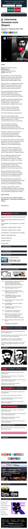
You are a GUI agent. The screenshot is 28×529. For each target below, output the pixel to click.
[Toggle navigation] (3, 14)
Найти (19, 5)
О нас (11, 1)
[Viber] (12, 32)
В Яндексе (13, 520)
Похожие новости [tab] (7, 213)
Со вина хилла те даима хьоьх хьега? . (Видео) (11, 230)
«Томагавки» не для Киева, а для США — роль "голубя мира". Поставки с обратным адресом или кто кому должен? (13, 343)
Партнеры (21, 1)
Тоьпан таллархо (4, 243)
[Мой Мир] (4, 32)
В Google (7, 520)
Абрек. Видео (4, 507)
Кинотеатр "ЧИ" (4, 509)
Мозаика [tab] (4, 368)
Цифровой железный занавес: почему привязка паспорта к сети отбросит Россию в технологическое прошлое (14, 291)
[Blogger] (2, 32)
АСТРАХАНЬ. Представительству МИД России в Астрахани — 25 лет (13, 287)
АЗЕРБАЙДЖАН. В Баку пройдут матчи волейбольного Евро (13, 307)
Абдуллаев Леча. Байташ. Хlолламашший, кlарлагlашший (13, 217)
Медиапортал (4, 28)
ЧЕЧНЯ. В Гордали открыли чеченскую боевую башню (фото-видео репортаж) (13, 332)
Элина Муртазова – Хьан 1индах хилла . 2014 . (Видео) (13, 232)
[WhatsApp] (14, 32)
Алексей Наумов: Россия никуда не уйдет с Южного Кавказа (14, 300)
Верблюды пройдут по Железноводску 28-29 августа (14, 320)
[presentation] (25, 355)
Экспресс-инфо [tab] (18, 328)
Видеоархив (12, 28)
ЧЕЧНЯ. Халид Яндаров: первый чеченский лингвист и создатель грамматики (13, 421)
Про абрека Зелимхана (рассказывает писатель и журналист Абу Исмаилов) (12, 398)
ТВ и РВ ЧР (3, 513)
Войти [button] (19, 3)
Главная (7, 1)
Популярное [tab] (16, 213)
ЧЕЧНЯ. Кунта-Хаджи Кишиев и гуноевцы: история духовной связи (12, 373)
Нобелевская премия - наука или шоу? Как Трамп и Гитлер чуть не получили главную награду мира (14, 335)
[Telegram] (17, 32)
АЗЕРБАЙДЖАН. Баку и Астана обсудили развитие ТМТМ (13, 304)
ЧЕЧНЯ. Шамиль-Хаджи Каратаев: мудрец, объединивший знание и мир (10, 384)
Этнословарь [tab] (11, 368)
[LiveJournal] (10, 32)
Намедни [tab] (4, 328)
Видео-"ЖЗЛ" (4, 504)
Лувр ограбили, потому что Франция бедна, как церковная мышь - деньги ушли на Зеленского (11, 339)
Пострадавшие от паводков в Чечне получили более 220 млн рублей (13, 311)
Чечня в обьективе (5, 505)
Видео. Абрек (19, 28)
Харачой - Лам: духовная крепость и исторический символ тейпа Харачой (12, 402)
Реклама (14, 3)
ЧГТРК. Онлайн (4, 514)
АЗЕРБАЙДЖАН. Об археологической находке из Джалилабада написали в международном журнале (13, 296)
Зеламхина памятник (5, 240)
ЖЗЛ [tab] (14, 388)
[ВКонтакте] (6, 32)
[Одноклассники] (8, 32)
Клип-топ (3, 511)
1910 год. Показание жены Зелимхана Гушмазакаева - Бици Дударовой (13, 392)
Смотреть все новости (11, 323)
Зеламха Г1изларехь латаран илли (8, 235)
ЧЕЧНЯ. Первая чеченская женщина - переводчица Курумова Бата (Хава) (12, 376)
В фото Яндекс (6, 521)
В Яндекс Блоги (15, 521)
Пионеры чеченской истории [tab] (9, 406)
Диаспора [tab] (10, 328)
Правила (15, 1)
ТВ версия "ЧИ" (4, 502)
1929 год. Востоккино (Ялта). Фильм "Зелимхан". (11, 395)
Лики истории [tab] (19, 388)
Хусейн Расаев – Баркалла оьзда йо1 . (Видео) (11, 227)
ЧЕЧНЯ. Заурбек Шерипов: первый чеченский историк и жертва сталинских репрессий (13, 380)
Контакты (9, 3)
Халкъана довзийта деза (6, 238)
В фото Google (20, 520)
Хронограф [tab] (18, 368)
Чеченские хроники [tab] (7, 388)
